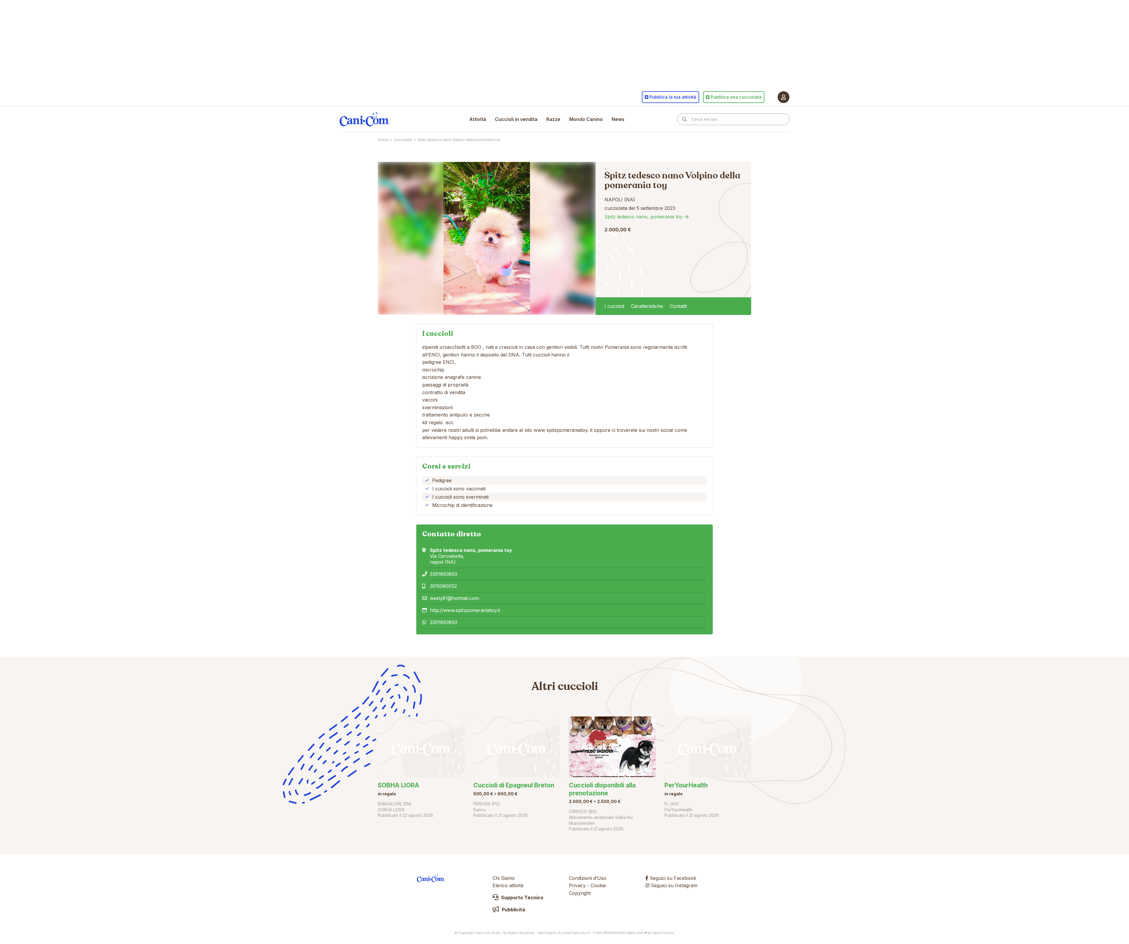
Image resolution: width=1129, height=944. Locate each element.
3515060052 (443, 586)
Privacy (577, 885)
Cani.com (365, 119)
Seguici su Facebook (672, 878)
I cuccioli (614, 306)
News (618, 119)
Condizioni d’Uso (587, 878)
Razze (553, 119)
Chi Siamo (503, 878)
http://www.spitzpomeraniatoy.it (465, 610)
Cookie (598, 885)
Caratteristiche (647, 306)
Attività (477, 119)
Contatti (678, 306)
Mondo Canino (586, 119)
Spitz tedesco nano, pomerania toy (643, 217)
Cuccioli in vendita (516, 119)
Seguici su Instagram (673, 885)
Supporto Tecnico (521, 897)
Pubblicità (513, 910)
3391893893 (443, 574)
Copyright (580, 893)
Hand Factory (663, 933)
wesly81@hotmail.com (454, 598)
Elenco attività (507, 885)
